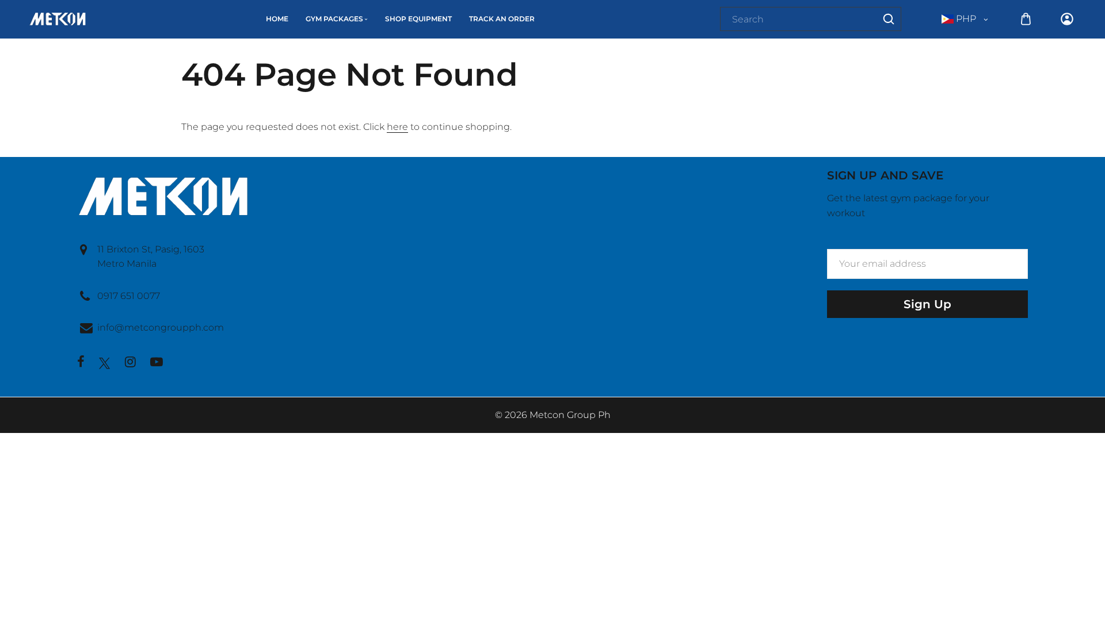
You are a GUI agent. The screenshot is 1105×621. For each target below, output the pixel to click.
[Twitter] (104, 362)
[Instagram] (130, 363)
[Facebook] (81, 363)
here (397, 126)
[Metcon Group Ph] (57, 18)
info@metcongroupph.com (160, 327)
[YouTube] (156, 363)
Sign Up (927, 304)
